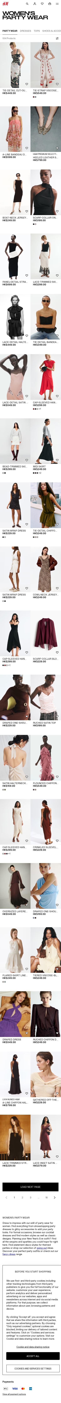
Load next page (30, 1187)
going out (42, 1248)
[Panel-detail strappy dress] (15, 256)
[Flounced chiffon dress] (45, 758)
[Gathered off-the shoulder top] (45, 1074)
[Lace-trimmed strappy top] (15, 1137)
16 (47, 1197)
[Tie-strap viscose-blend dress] (45, 65)
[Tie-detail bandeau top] (45, 317)
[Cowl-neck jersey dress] (45, 569)
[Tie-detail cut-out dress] (15, 65)
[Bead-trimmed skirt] (15, 441)
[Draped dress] (15, 1014)
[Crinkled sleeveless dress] (45, 822)
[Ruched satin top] (45, 697)
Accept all (33, 1356)
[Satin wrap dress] (15, 505)
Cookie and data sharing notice (32, 1347)
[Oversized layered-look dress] (15, 886)
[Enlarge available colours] (35, 97)
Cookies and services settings (33, 1368)
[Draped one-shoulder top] (15, 697)
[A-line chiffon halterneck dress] (15, 1074)
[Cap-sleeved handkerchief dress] (45, 377)
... (38, 1197)
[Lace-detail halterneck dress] (15, 317)
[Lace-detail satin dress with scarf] (15, 377)
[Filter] (56, 38)
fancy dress (9, 1254)
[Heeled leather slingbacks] (45, 129)
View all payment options (14, 1394)
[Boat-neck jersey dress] (15, 192)
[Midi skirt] (45, 441)
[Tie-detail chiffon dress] (45, 505)
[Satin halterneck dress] (15, 758)
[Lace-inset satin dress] (45, 1137)
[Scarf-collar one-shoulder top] (45, 192)
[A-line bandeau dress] (15, 129)
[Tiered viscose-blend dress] (45, 950)
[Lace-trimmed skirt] (45, 256)
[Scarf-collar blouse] (45, 633)
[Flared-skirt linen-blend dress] (15, 950)
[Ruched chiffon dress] (45, 1014)
